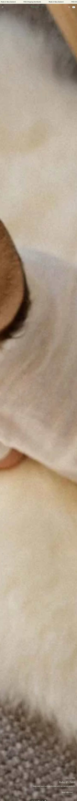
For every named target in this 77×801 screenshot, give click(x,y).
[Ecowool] (38, 7)
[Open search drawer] (69, 7)
